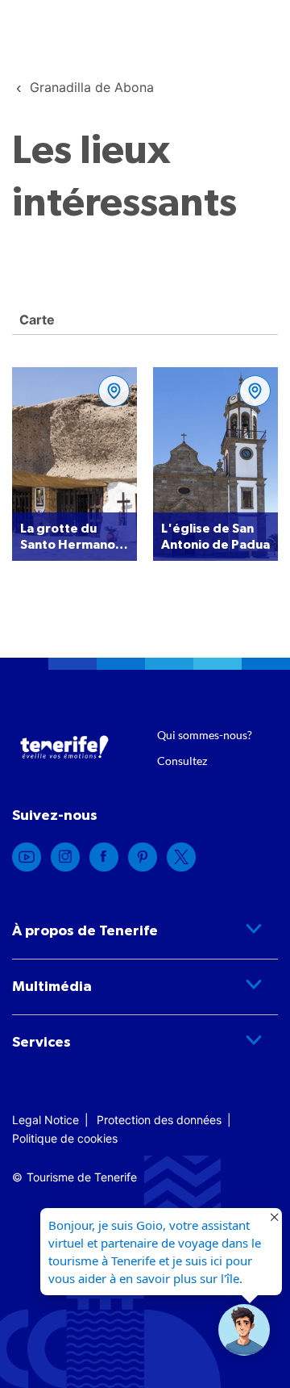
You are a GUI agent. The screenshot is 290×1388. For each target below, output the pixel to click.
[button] (244, 1330)
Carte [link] (35, 319)
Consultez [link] (182, 760)
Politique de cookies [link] (65, 1138)
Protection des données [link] (159, 1120)
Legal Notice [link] (45, 1120)
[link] (92, 87)
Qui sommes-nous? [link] (204, 735)
